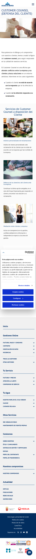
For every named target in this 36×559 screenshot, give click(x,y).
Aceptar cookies (18, 292)
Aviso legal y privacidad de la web (18, 517)
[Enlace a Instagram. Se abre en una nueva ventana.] (21, 532)
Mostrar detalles (24, 285)
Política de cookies (18, 520)
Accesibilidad (18, 528)
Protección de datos (18, 523)
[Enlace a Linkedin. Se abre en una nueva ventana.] (27, 532)
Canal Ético (18, 525)
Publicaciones (7, 492)
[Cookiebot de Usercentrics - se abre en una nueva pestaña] (25, 252)
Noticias (6, 489)
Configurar (17, 298)
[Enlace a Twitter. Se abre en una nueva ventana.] (18, 532)
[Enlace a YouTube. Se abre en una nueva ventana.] (24, 532)
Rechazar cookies (18, 305)
